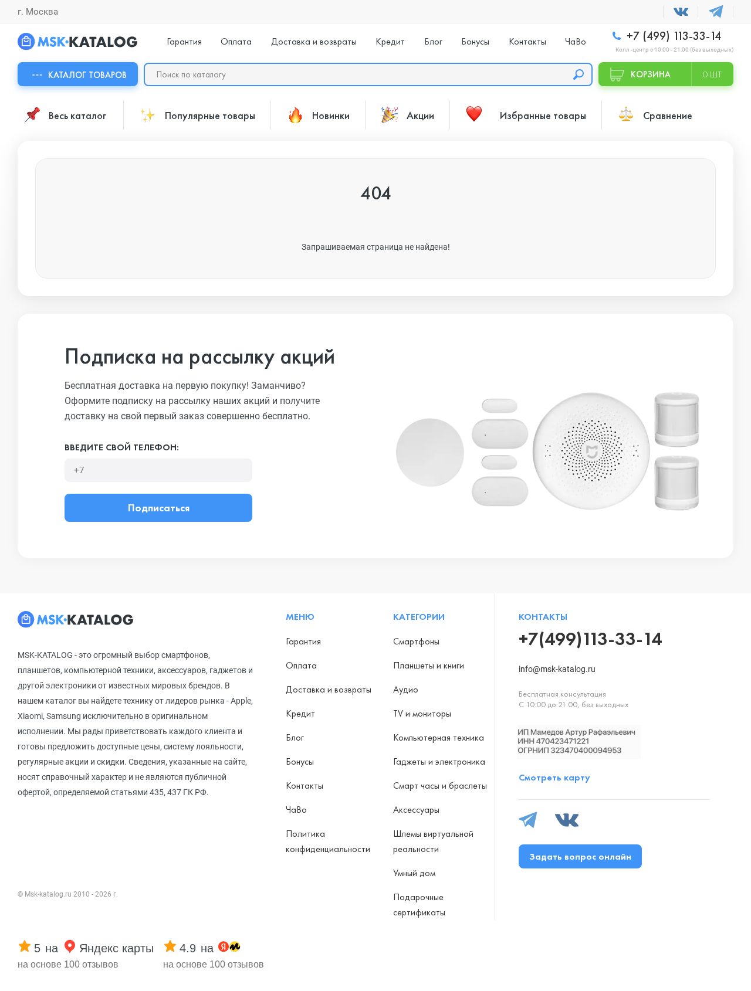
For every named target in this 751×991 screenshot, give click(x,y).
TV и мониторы (422, 713)
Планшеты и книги (428, 665)
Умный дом (414, 873)
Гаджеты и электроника (439, 761)
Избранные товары (543, 115)
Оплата (236, 41)
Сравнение (667, 115)
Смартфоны (416, 641)
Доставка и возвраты (314, 41)
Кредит (390, 41)
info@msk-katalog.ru (557, 669)
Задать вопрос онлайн (580, 856)
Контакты (527, 41)
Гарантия (184, 41)
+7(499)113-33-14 (590, 639)
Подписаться (159, 507)
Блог (433, 41)
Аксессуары (416, 809)
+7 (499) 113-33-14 (672, 36)
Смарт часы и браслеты (440, 785)
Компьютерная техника (438, 737)
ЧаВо (575, 41)
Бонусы (475, 41)
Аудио (405, 689)
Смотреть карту (554, 777)
